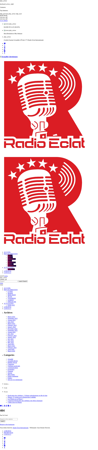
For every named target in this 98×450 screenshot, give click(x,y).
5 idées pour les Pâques (15, 402)
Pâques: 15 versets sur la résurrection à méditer (22, 397)
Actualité (10, 359)
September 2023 (13, 318)
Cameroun (11, 364)
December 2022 (12, 329)
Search (23, 281)
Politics (10, 378)
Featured (10, 371)
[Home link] (44, 152)
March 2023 (11, 323)
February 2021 (12, 347)
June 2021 (11, 341)
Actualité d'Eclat (13, 361)
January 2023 (12, 327)
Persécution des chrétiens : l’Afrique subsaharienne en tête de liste (27, 395)
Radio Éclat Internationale (20, 428)
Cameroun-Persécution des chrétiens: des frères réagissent (25, 400)
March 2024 (11, 317)
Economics (11, 369)
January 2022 (12, 337)
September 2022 (13, 330)
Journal (10, 373)
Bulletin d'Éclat (12, 362)
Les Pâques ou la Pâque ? (15, 399)
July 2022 (11, 334)
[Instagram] (4, 51)
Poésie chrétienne (13, 376)
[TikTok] (4, 49)
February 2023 (12, 325)
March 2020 (11, 351)
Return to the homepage (7, 424)
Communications (13, 368)
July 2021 (11, 339)
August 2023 (12, 320)
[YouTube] (4, 43)
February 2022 (12, 335)
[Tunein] (4, 47)
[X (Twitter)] (4, 45)
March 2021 (11, 346)
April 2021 (11, 344)
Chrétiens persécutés (14, 366)
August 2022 (12, 332)
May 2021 (11, 342)
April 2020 (11, 349)
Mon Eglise (11, 374)
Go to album (4, 20)
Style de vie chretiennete (15, 380)
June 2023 (11, 322)
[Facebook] (4, 53)
